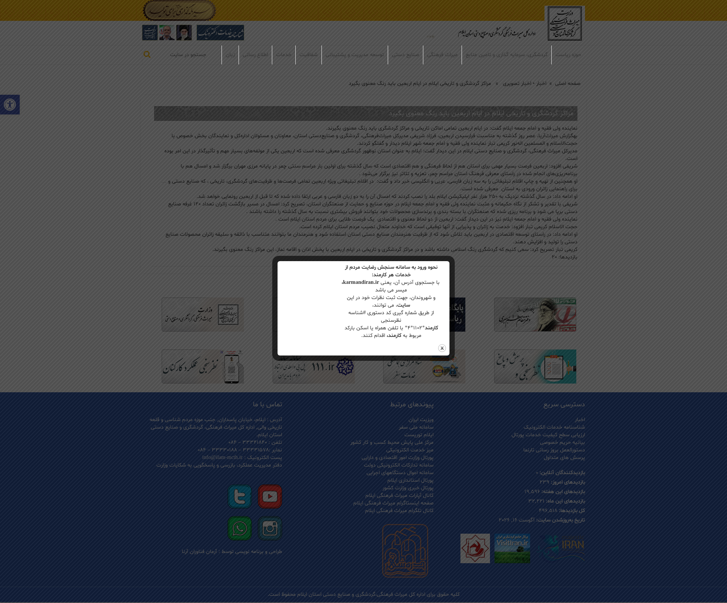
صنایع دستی (405, 54)
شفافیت (309, 54)
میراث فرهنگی (442, 54)
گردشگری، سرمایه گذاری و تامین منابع (507, 54)
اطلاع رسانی (255, 54)
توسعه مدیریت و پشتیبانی (355, 54)
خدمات (284, 54)
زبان (230, 54)
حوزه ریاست (568, 54)
